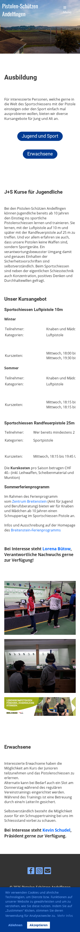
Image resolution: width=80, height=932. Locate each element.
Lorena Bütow (56, 549)
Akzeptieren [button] (39, 925)
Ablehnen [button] (15, 925)
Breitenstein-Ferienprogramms (36, 530)
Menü (67, 12)
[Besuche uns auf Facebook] (31, 871)
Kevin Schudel (56, 830)
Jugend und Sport (40, 136)
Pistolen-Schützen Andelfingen (20, 10)
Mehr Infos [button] (65, 916)
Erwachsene (40, 154)
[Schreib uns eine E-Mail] (47, 871)
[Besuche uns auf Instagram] (39, 871)
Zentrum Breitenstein (29, 501)
